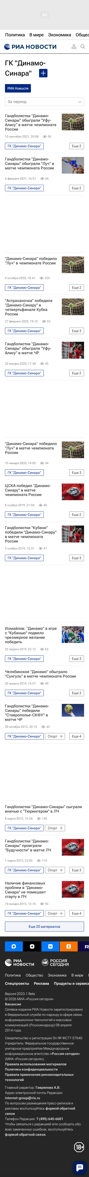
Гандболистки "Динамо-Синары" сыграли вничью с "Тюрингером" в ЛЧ (43, 809)
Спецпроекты (17, 983)
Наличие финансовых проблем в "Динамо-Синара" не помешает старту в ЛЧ (25, 890)
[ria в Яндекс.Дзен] (32, 946)
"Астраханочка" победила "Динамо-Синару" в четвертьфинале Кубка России (28, 307)
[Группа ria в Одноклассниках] (69, 946)
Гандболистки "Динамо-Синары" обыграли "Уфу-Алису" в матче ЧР (28, 348)
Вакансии (13, 1004)
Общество (34, 975)
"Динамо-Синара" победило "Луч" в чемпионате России (31, 260)
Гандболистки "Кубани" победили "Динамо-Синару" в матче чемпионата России (31, 534)
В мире (77, 975)
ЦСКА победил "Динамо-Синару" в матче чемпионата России (28, 490)
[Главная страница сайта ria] (29, 47)
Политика (13, 975)
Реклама (41, 983)
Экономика (57, 975)
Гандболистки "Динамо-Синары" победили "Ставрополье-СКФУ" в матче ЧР (27, 713)
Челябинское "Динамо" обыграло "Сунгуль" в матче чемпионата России (40, 674)
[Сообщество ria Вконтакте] (50, 946)
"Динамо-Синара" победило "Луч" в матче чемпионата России (31, 448)
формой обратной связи (25, 1134)
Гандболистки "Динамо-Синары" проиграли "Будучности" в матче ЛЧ (28, 845)
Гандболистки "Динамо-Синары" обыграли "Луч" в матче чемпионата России (29, 163)
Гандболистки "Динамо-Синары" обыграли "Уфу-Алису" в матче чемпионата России (30, 123)
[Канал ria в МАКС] (14, 946)
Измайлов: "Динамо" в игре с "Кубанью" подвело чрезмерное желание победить (31, 635)
